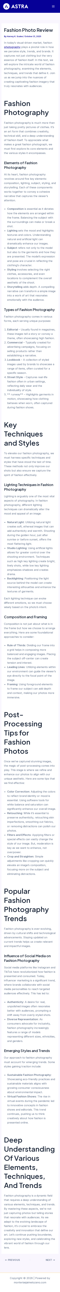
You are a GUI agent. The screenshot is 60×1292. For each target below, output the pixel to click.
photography (12, 47)
